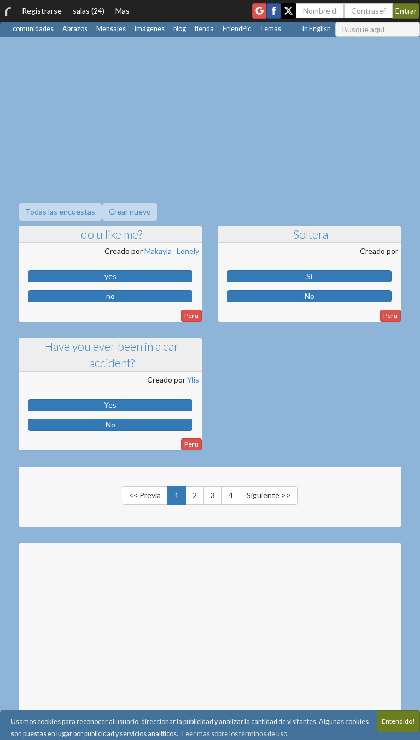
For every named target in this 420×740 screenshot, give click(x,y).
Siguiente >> (269, 495)
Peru (191, 315)
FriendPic (237, 29)
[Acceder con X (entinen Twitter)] (288, 11)
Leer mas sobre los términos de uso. (235, 734)
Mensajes (111, 29)
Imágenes (150, 29)
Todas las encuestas (60, 211)
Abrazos (75, 29)
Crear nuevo (130, 211)
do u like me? (111, 234)
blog (179, 29)
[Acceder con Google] (259, 11)
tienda (204, 29)
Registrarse (42, 10)
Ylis (193, 379)
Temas (270, 29)
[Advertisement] (210, 118)
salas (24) (88, 10)
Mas (122, 10)
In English (316, 29)
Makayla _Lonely (171, 251)
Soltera (310, 234)
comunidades (33, 29)
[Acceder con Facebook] (273, 11)
